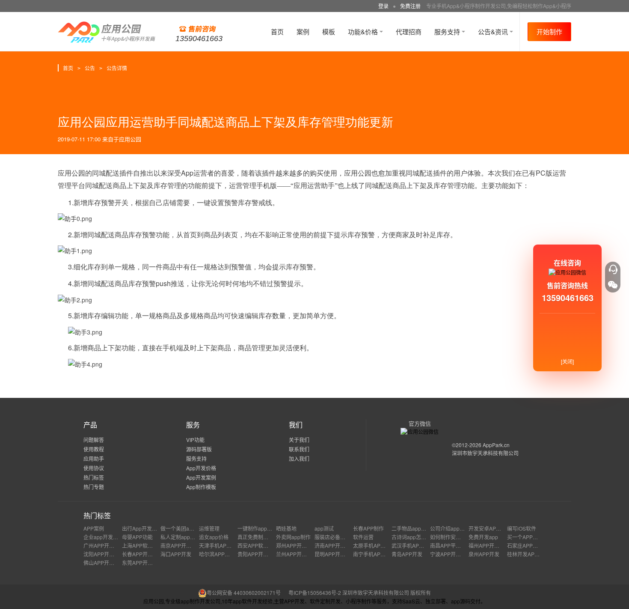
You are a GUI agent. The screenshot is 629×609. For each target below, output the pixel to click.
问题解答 (93, 439)
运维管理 (209, 528)
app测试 (324, 528)
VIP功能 (195, 439)
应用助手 (93, 458)
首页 (277, 31)
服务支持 (448, 31)
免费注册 (410, 5)
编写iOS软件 (521, 528)
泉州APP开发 (484, 554)
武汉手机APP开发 (412, 545)
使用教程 (93, 449)
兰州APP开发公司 (296, 554)
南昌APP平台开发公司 (455, 545)
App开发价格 (201, 468)
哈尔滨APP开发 (217, 554)
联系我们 (299, 449)
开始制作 (549, 31)
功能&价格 (364, 31)
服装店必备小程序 (335, 536)
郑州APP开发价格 (296, 545)
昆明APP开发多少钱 (337, 554)
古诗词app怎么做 (411, 536)
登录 (383, 5)
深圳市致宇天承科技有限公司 (485, 453)
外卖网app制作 (293, 536)
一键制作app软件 (257, 528)
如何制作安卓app (450, 536)
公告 (90, 68)
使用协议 (93, 468)
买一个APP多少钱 (527, 536)
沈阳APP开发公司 (104, 554)
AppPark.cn (496, 444)
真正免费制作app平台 (262, 536)
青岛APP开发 (407, 554)
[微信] (612, 285)
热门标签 (93, 477)
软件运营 (363, 536)
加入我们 (299, 458)
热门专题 (93, 486)
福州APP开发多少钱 (492, 545)
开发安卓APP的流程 (492, 528)
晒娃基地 (286, 528)
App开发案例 (201, 477)
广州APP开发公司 (104, 545)
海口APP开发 (175, 554)
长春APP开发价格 (142, 554)
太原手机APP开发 (373, 545)
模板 (328, 31)
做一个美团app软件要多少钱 (193, 528)
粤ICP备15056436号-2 (314, 592)
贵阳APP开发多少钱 (260, 554)
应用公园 (130, 139)
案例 (303, 31)
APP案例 (93, 528)
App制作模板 (201, 486)
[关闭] (567, 361)
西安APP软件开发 (258, 545)
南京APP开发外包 (181, 545)
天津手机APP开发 (219, 545)
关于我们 (299, 439)
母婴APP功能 (137, 536)
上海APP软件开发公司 (147, 545)
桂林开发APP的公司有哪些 (538, 554)
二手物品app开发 (411, 528)
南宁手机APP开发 (373, 554)
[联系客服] (612, 269)
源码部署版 (199, 449)
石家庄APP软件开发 (530, 545)
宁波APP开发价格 (450, 554)
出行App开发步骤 (142, 528)
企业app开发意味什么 (108, 536)
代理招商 (408, 31)
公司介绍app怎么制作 (455, 528)
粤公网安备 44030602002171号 (244, 592)
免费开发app (483, 536)
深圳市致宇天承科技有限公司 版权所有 (386, 592)
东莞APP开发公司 (142, 562)
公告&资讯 (494, 31)
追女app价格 (213, 536)
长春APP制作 (368, 528)
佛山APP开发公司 (104, 562)
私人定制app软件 (180, 536)
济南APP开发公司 (335, 545)
